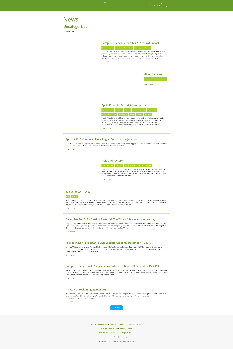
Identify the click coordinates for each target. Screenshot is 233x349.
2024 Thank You (153, 74)
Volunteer (129, 333)
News (130, 329)
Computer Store (135, 324)
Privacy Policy (123, 337)
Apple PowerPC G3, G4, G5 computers (124, 105)
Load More (116, 308)
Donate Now (155, 5)
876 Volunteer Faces (78, 191)
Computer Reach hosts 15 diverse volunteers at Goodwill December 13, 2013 (112, 266)
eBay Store (113, 329)
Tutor (121, 333)
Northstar (103, 333)
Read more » (106, 62)
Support (113, 333)
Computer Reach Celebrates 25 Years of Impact (130, 43)
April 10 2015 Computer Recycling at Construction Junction (102, 139)
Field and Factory (112, 160)
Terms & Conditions (112, 337)
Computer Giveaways (118, 324)
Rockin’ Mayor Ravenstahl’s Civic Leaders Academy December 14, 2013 (108, 242)
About (93, 324)
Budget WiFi (102, 324)
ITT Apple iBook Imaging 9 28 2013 (87, 289)
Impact (122, 329)
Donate (104, 329)
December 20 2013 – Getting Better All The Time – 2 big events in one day (110, 219)
